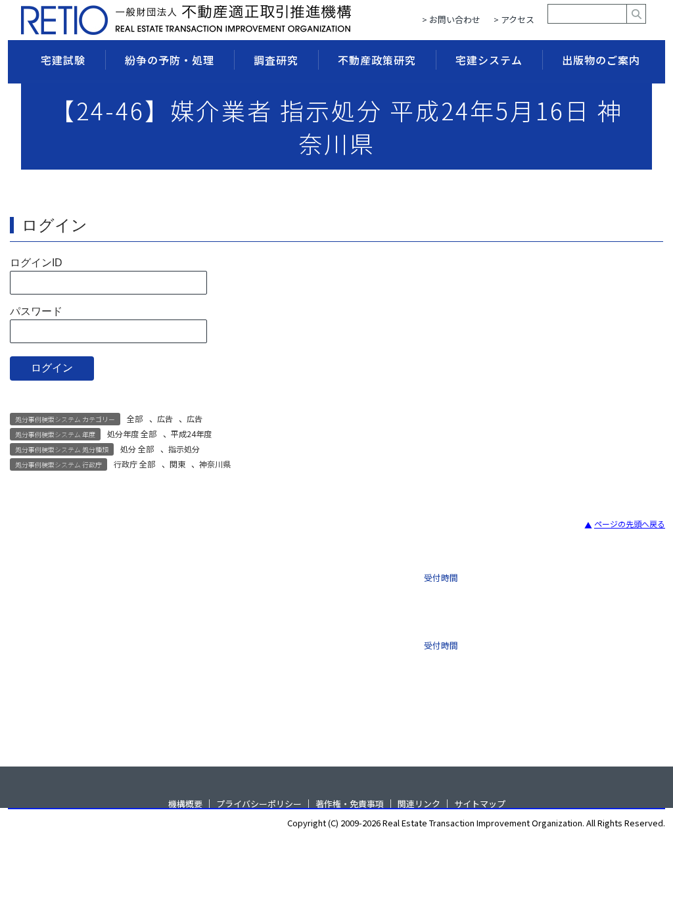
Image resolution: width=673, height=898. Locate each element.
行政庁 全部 (134, 463)
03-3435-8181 (301, 585)
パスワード (36, 311)
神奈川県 (215, 463)
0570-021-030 (301, 640)
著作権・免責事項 (349, 803)
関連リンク (419, 803)
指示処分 (184, 448)
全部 (135, 418)
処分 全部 (137, 448)
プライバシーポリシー (259, 803)
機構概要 (185, 803)
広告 (165, 418)
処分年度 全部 (131, 433)
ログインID (36, 262)
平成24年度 (191, 433)
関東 (177, 463)
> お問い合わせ (451, 19)
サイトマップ (479, 803)
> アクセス (514, 19)
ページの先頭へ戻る (629, 523)
